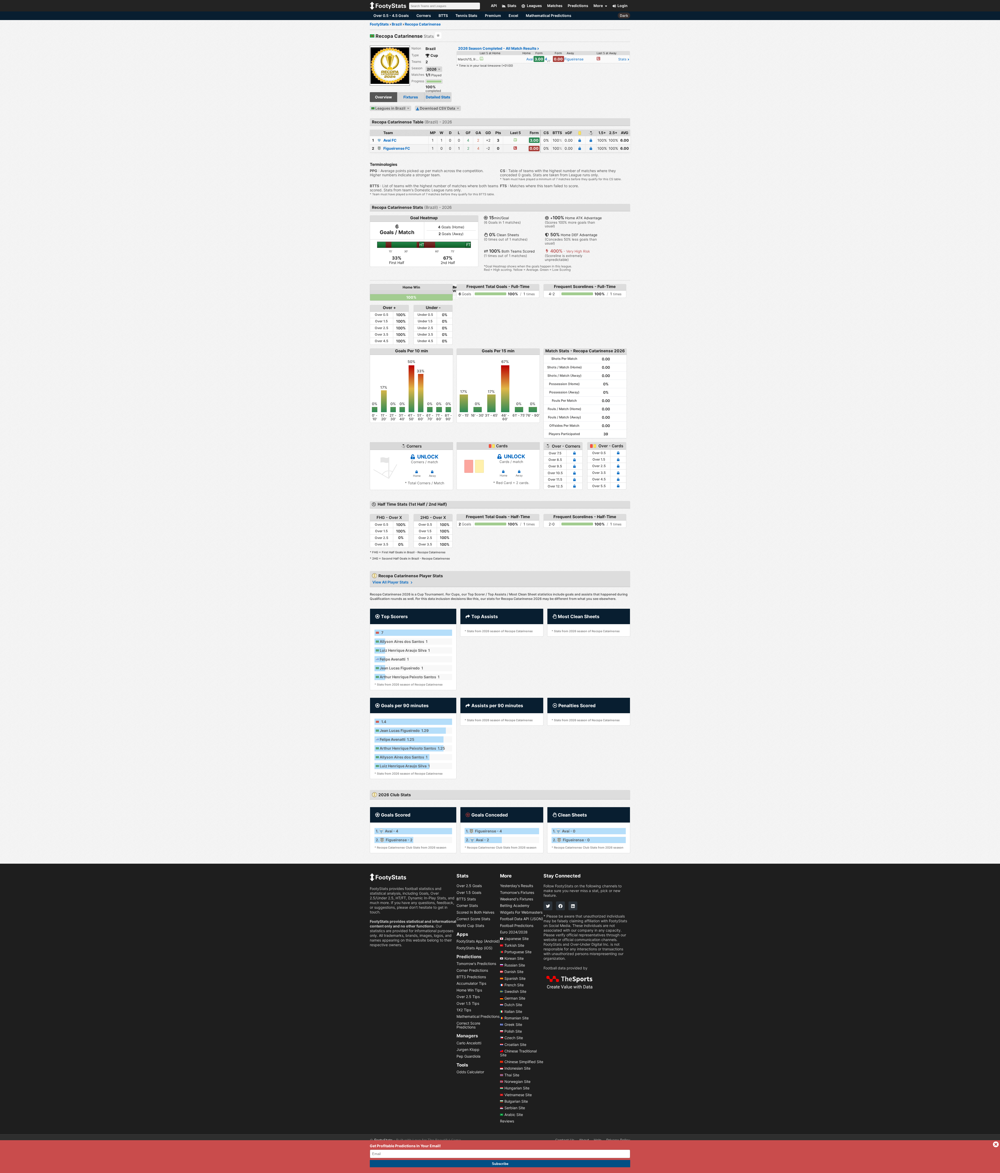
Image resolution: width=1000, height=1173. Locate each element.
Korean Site (514, 958)
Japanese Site (516, 938)
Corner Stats (467, 905)
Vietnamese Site (518, 1094)
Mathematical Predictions (548, 15)
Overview (383, 97)
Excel (513, 15)
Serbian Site (514, 1108)
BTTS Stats (466, 899)
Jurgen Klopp (468, 1049)
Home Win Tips (469, 990)
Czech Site (513, 1038)
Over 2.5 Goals (469, 885)
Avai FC (390, 140)
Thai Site (511, 1074)
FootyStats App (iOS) (474, 947)
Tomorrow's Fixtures (517, 892)
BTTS (443, 15)
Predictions (469, 956)
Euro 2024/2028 (514, 932)
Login (622, 5)
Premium (493, 15)
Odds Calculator (470, 1072)
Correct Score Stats (473, 919)
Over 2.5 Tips (468, 996)
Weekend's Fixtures (516, 899)
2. (394, 840)
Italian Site (513, 1011)
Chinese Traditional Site (518, 1053)
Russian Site (514, 965)
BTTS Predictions (471, 977)
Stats (623, 59)
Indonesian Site (517, 1068)
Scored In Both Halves (475, 912)
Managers (467, 1035)
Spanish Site (515, 978)
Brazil (431, 48)
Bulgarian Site (516, 1101)
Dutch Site (513, 1004)
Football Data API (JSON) (521, 919)
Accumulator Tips (471, 983)
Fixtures (410, 97)
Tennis (466, 15)
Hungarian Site (516, 1088)
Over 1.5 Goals (469, 892)
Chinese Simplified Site (523, 1061)
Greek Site (513, 1024)
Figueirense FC (396, 148)
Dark (624, 15)
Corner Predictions (472, 970)
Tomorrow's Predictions (476, 963)
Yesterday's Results (516, 885)
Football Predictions (516, 925)
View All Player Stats (390, 582)
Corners (423, 15)
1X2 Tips (464, 1010)
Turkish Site (514, 945)
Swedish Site (515, 991)
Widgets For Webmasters (521, 912)
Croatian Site (515, 1044)
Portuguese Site (518, 952)
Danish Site (513, 971)
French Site (514, 985)
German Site (514, 998)
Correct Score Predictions (468, 1025)
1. (387, 831)
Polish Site (513, 1031)
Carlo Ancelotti (469, 1042)
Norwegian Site (517, 1081)
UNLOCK (427, 457)
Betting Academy (514, 905)
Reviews (507, 1121)
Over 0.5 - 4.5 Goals (391, 15)
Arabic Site (513, 1114)
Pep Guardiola (468, 1056)
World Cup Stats (470, 925)
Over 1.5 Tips (468, 1003)
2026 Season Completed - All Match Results (497, 48)
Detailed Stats (438, 97)
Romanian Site (516, 1018)
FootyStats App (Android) (478, 941)
